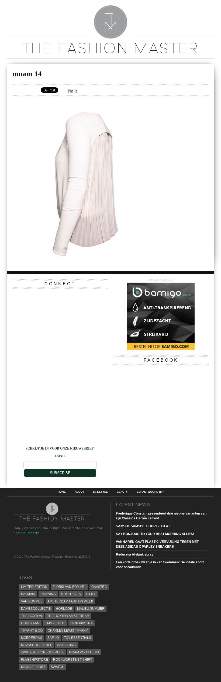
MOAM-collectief (36, 645)
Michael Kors (33, 667)
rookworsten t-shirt (72, 660)
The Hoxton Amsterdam (68, 616)
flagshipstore (34, 660)
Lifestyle (100, 492)
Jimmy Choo (55, 623)
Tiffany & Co (32, 630)
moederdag (31, 638)
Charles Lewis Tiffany (68, 630)
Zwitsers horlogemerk (42, 652)
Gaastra (99, 587)
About (79, 492)
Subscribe (60, 473)
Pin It (72, 91)
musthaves (71, 594)
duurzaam (30, 623)
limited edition (34, 587)
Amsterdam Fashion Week (70, 601)
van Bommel (31, 601)
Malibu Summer (91, 609)
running (48, 594)
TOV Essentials (77, 638)
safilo (53, 638)
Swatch (57, 667)
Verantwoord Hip (150, 492)
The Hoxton (31, 616)
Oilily (91, 594)
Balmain (28, 594)
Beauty (122, 492)
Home (62, 492)
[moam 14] (89, 262)
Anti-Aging (66, 645)
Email (60, 456)
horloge (64, 609)
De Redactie (30, 533)
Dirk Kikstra (81, 623)
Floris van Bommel (69, 587)
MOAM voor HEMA (84, 652)
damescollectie (36, 609)
